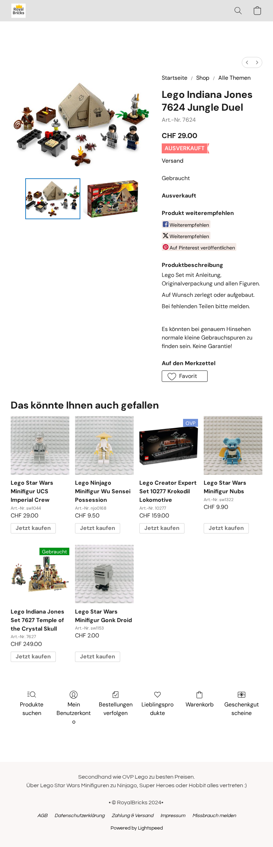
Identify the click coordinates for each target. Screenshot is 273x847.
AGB (42, 815)
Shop (202, 77)
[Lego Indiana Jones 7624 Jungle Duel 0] (52, 198)
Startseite (174, 77)
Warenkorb (200, 704)
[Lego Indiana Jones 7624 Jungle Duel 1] (110, 198)
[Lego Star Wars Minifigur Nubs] (233, 445)
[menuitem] (247, 62)
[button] (18, 11)
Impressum (172, 815)
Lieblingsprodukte (157, 709)
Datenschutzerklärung (79, 815)
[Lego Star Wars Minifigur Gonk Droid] (104, 574)
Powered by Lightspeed (137, 828)
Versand (172, 160)
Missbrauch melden (214, 815)
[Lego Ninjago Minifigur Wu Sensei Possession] (104, 445)
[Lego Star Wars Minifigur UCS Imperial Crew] (40, 445)
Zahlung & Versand (132, 815)
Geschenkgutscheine (241, 709)
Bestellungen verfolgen (116, 709)
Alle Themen (234, 77)
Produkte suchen (31, 709)
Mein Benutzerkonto (74, 713)
